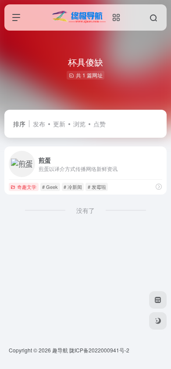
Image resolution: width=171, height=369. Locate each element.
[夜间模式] (158, 321)
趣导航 (60, 350)
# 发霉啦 (97, 186)
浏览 (79, 123)
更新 (59, 123)
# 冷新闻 (73, 186)
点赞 (99, 123)
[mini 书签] (158, 300)
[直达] (158, 186)
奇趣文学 (26, 186)
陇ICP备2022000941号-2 (100, 350)
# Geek (50, 186)
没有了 (85, 210)
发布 (39, 123)
